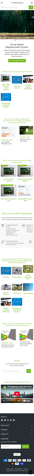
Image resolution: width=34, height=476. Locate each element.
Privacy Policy (18, 469)
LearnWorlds (23, 142)
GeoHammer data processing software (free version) (26, 343)
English (16, 454)
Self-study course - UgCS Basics (25, 140)
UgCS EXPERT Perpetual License (6, 143)
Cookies (26, 469)
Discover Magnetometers (17, 60)
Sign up (25, 446)
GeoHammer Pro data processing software (7, 345)
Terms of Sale (9, 469)
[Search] (31, 7)
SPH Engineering (5, 145)
